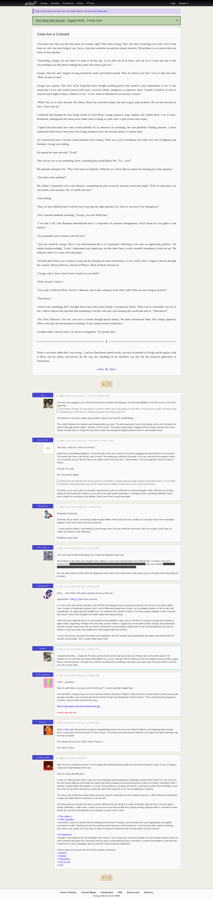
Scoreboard (68, 3)
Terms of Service (68, 892)
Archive (80, 3)
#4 (58, 548)
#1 (58, 396)
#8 (58, 723)
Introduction (107, 892)
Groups (44, 3)
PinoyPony (43, 506)
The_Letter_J (43, 547)
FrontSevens (43, 586)
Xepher (42, 648)
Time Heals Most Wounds (50, 20)
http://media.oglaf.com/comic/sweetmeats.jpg (78, 706)
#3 (58, 507)
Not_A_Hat (43, 440)
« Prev (100, 369)
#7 (58, 675)
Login (172, 3)
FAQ (120, 892)
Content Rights (88, 892)
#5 (58, 587)
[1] (62, 396)
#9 (58, 758)
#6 (58, 649)
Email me (148, 892)
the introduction (100, 11)
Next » (113, 369)
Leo (42, 395)
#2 (58, 441)
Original (71, 20)
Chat (91, 3)
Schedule (55, 3)
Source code (133, 892)
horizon (42, 722)
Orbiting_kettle (42, 757)
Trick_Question (43, 674)
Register (182, 3)
